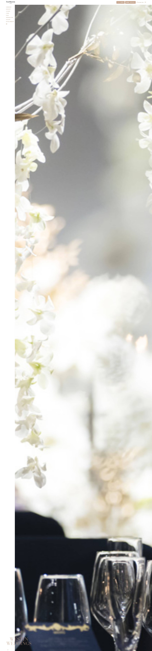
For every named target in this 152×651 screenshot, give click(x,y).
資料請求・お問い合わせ (130, 2)
